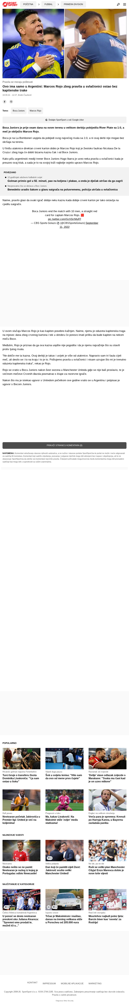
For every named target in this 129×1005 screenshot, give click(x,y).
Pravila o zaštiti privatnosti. (64, 995)
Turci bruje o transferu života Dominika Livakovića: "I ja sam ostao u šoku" (21, 778)
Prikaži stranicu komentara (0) (64, 445)
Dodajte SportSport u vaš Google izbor (66, 120)
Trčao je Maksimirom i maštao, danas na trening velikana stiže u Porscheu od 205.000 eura (63, 919)
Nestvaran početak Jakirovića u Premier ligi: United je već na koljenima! (21, 819)
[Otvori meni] (123, 4)
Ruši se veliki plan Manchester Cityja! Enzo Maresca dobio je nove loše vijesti (107, 870)
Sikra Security (68, 1001)
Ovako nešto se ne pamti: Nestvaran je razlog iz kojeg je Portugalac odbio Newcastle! (20, 870)
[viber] (11, 101)
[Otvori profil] (118, 4)
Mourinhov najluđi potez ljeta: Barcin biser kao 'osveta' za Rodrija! (106, 919)
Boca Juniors (19, 111)
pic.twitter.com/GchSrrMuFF (64, 219)
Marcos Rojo (35, 111)
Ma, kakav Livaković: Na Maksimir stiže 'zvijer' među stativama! (61, 819)
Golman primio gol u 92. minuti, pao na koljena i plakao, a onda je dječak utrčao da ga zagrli (65, 179)
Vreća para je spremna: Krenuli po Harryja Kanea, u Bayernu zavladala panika (107, 819)
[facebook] (4, 101)
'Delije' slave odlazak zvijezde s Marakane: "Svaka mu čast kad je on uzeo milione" (107, 778)
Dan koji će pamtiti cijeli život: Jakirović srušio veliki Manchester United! (62, 870)
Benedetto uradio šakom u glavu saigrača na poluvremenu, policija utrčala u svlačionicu (63, 188)
